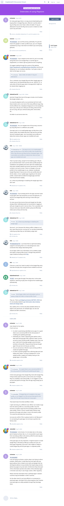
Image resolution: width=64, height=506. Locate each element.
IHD (13, 278)
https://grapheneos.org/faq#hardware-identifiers (23, 67)
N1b (14, 222)
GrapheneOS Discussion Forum (15, 2)
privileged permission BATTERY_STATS (29, 300)
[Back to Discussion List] (2, 2)
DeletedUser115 (17, 149)
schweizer (14, 42)
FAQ (27, 254)
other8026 (15, 394)
